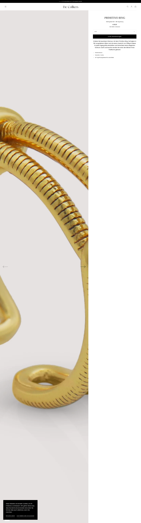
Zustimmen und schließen (25, 516)
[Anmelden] (132, 7)
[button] (6, 7)
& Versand (117, 26)
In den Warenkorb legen (114, 36)
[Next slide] (83, 266)
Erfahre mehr (10, 516)
